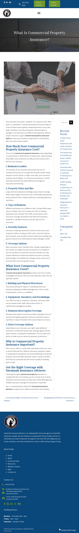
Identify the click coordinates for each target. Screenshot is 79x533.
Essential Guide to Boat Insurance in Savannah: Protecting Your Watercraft (66, 172)
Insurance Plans (13, 461)
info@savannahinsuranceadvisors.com (17, 489)
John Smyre (21, 87)
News (30, 87)
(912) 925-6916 (9, 484)
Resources (11, 464)
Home (10, 455)
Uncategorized (65, 237)
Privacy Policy (7, 531)
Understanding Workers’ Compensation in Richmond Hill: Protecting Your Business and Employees (66, 190)
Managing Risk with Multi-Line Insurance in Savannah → (59, 399)
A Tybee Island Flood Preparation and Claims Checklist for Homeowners (66, 143)
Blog (9, 469)
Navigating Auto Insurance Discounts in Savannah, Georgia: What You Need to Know (66, 210)
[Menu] (39, 13)
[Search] (71, 122)
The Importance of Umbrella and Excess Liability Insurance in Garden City (66, 158)
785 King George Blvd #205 (14, 491)
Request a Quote (14, 466)
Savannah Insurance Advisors (15, 529)
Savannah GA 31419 (12, 494)
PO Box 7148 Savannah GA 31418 (16, 497)
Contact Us (12, 472)
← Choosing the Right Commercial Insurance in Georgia (21, 399)
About (10, 458)
